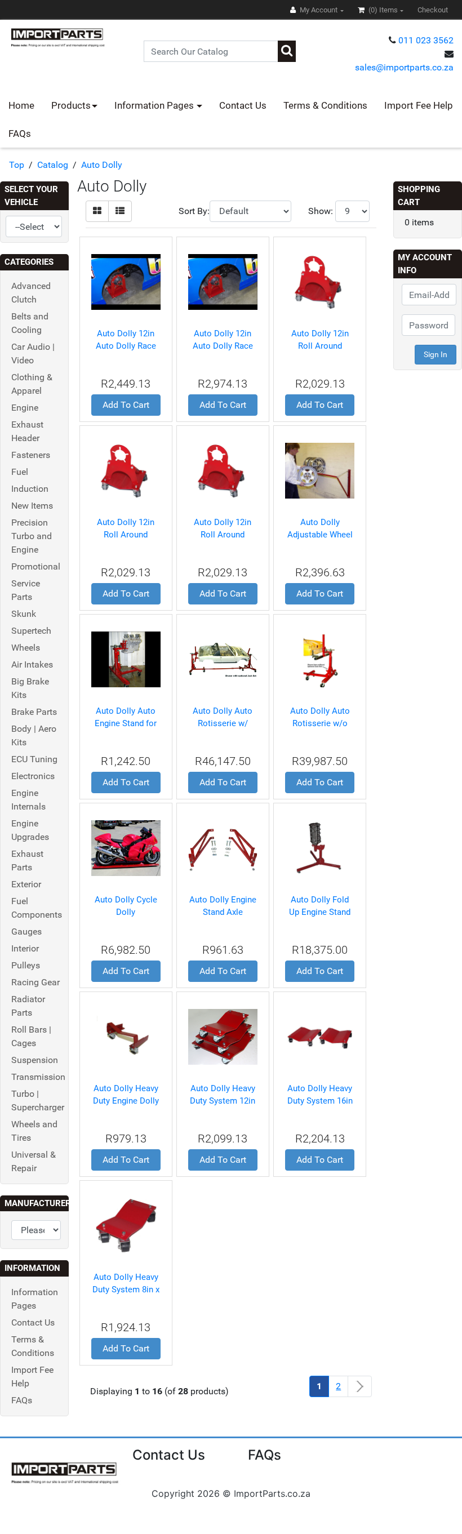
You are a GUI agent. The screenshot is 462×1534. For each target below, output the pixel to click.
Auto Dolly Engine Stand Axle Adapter (222, 912)
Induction (29, 488)
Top (16, 164)
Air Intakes (32, 664)
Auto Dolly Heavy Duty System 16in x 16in (320, 1101)
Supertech (31, 630)
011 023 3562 (426, 40)
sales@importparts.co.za (404, 67)
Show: (320, 211)
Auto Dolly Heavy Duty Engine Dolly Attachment (126, 1101)
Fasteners (30, 455)
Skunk (23, 613)
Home (21, 105)
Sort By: (194, 211)
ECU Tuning (34, 759)
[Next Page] (360, 1387)
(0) (382, 10)
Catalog (52, 164)
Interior (25, 948)
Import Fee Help (418, 105)
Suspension (34, 1060)
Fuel (19, 471)
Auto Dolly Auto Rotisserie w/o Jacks (320, 723)
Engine (24, 407)
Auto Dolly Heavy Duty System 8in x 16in (125, 1290)
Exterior (26, 884)
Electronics (33, 776)
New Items (32, 505)
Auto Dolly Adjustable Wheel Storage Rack (320, 535)
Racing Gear (35, 982)
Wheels (25, 647)
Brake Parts (34, 711)
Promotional (35, 566)
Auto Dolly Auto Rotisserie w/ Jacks (222, 723)
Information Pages (155, 105)
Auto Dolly (101, 164)
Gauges (26, 931)
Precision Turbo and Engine (31, 536)
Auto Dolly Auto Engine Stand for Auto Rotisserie (126, 723)
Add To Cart (126, 404)
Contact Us (242, 105)
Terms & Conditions (325, 105)
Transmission (38, 1076)
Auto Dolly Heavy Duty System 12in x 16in (222, 1101)
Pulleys (25, 965)
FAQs (19, 133)
